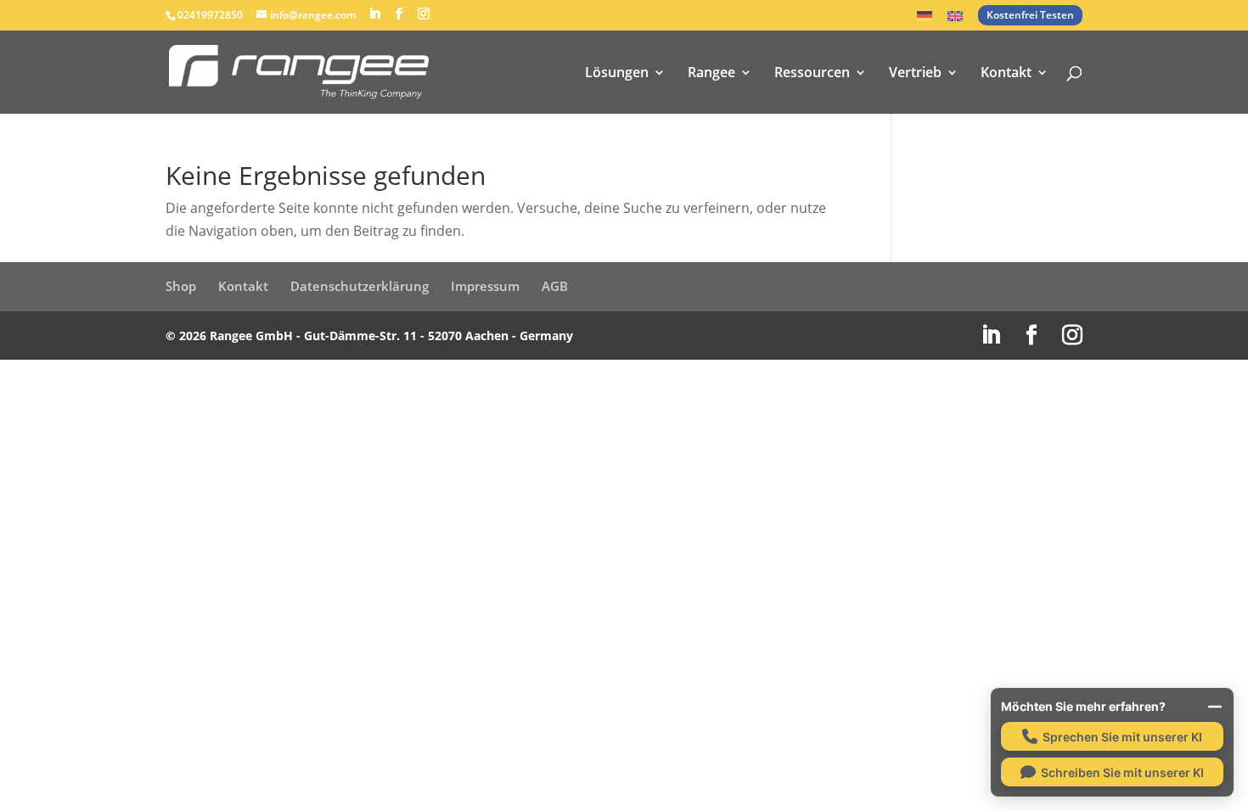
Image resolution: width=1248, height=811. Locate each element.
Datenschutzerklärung (359, 285)
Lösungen (617, 73)
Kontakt (1006, 73)
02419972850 (210, 15)
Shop (181, 285)
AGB (555, 285)
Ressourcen (812, 73)
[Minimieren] (1214, 706)
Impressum (485, 285)
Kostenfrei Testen (1030, 15)
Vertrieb (915, 73)
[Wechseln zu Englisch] (955, 21)
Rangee (711, 73)
